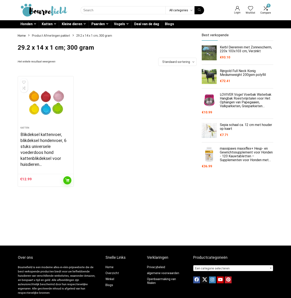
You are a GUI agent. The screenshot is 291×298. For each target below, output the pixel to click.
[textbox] (233, 268)
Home (22, 35)
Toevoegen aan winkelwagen (67, 180)
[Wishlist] (250, 9)
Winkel (109, 279)
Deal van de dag (146, 24)
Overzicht (112, 273)
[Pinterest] (228, 279)
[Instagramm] (212, 279)
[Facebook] (196, 279)
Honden (26, 24)
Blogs (169, 24)
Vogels (119, 24)
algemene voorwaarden (163, 273)
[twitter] (204, 279)
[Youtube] (220, 279)
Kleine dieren (72, 24)
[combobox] (233, 268)
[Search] (199, 10)
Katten (47, 24)
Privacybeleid (156, 267)
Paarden (98, 24)
